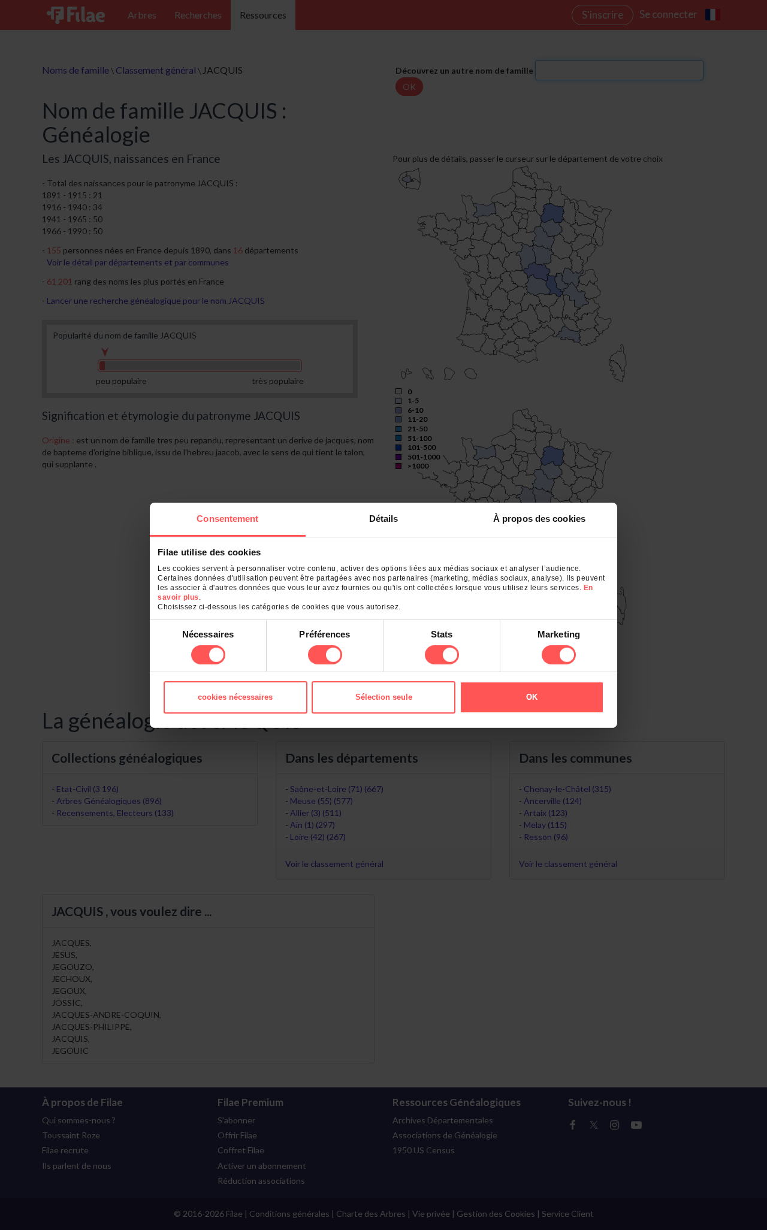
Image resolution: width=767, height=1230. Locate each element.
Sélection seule (383, 697)
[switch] (325, 654)
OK (531, 697)
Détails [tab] (383, 518)
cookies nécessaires (235, 697)
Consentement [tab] (227, 518)
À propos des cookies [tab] (539, 518)
